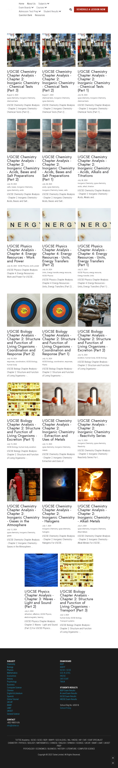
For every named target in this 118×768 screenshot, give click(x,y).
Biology (10, 667)
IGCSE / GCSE (65, 670)
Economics (11, 676)
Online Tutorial (13, 699)
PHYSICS (22, 743)
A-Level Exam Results (68, 693)
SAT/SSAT (64, 679)
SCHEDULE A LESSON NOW (91, 9)
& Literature (17, 693)
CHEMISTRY (12, 743)
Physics (10, 670)
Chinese (10, 690)
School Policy (65, 708)
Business (11, 685)
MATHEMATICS (43, 743)
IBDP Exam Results (67, 690)
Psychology (12, 682)
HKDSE (63, 676)
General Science (13, 714)
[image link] (11, 9)
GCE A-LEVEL (65, 673)
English (10, 693)
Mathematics (12, 673)
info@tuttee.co (13, 725)
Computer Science (14, 687)
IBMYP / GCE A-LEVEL (57, 740)
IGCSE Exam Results (68, 696)
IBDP (62, 664)
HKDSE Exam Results (68, 699)
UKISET (10, 711)
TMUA (62, 682)
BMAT (9, 705)
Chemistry (11, 664)
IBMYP (62, 667)
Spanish (10, 696)
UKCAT (10, 702)
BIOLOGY (31, 743)
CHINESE (53, 743)
